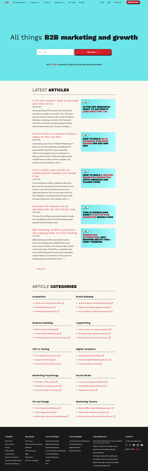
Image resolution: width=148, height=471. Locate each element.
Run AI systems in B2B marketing (104, 449)
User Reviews (9, 444)
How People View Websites (47, 408)
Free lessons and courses (33, 444)
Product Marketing (52, 457)
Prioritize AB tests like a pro (46, 364)
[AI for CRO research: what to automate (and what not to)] (98, 109)
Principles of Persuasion (45, 382)
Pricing (7, 447)
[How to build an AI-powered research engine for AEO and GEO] (98, 142)
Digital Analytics (74, 447)
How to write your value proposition (94, 329)
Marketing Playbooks (44, 307)
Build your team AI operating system (105, 446)
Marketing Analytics (52, 444)
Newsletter (29, 457)
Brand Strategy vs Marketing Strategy (95, 303)
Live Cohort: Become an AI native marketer (107, 441)
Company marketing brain (101, 465)
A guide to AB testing (44, 359)
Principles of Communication (47, 386)
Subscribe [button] (91, 52)
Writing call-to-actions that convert (93, 337)
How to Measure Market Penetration (94, 311)
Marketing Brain (98, 453)
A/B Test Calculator (32, 460)
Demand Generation (52, 441)
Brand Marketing (75, 451)
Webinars (28, 447)
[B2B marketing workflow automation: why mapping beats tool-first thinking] (98, 238)
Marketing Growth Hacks (45, 311)
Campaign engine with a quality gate (105, 456)
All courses (29, 441)
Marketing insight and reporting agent (106, 462)
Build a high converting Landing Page (50, 416)
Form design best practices (46, 355)
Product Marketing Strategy (47, 333)
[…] (69, 126)
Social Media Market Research (91, 386)
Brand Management (52, 447)
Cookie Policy (9, 454)
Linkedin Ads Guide (87, 390)
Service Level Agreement (13, 460)
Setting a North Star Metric (90, 355)
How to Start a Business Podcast (92, 412)
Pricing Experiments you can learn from (51, 337)
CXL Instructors (30, 451)
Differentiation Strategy (45, 329)
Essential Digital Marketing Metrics (93, 359)
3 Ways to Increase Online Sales (48, 303)
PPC (47, 464)
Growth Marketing (52, 454)
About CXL (8, 441)
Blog (26, 454)
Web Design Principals (44, 412)
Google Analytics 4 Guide (89, 364)
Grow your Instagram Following (92, 382)
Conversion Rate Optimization (56, 451)
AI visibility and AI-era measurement (105, 459)
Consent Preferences (12, 464)
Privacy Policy (9, 451)
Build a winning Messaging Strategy (94, 307)
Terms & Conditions (12, 457)
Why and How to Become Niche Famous (95, 416)
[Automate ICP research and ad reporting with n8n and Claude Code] (98, 214)
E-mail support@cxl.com (133, 441)
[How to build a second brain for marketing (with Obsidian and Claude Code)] (98, 178)
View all (40, 269)
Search (48, 460)
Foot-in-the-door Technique (47, 390)
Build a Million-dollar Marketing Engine (95, 408)
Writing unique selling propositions (93, 333)
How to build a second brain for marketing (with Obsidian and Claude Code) (54, 173)
